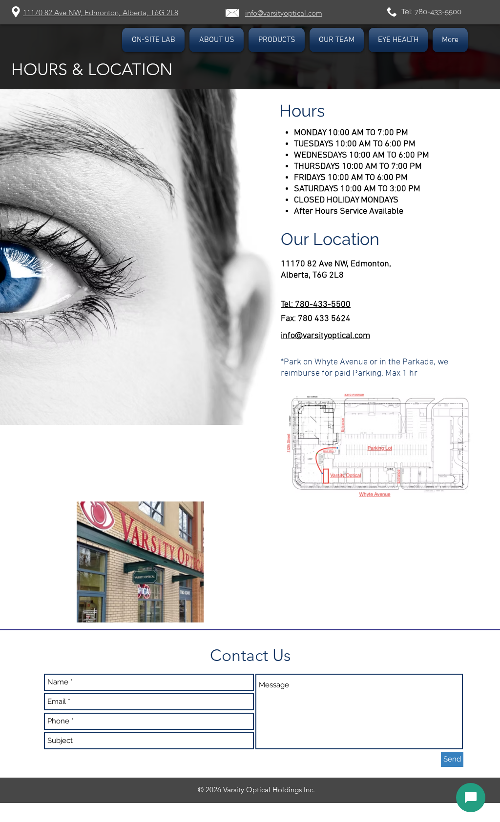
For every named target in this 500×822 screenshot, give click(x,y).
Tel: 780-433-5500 (431, 11)
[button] (336, 40)
